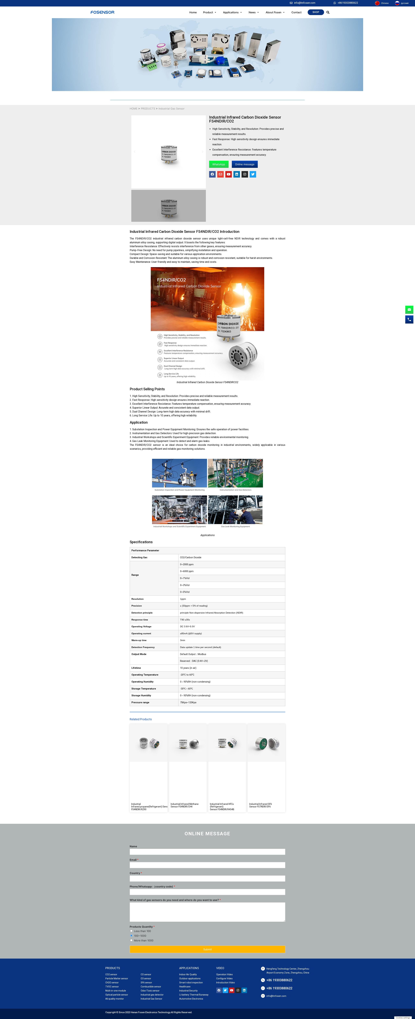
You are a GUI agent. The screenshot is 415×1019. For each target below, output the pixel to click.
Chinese (385, 3)
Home (193, 12)
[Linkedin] (236, 174)
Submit (207, 949)
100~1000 (140, 935)
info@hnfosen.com (276, 996)
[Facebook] (212, 174)
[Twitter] (253, 174)
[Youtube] (228, 174)
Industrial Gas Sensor (171, 108)
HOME (133, 108)
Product (208, 12)
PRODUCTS (148, 108)
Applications (231, 12)
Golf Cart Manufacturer (117, 1014)
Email (134, 859)
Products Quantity (142, 926)
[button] (316, 12)
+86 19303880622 (279, 980)
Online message (244, 164)
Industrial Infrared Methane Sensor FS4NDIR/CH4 (185, 805)
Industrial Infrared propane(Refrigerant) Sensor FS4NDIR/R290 (150, 807)
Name (133, 846)
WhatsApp (218, 164)
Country (136, 873)
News (252, 12)
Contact (296, 12)
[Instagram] (245, 174)
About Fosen (273, 12)
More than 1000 (143, 940)
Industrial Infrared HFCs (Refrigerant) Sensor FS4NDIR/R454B (222, 807)
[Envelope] (220, 174)
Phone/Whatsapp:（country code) (152, 886)
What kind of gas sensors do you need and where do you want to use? (175, 900)
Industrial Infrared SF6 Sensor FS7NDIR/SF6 (260, 805)
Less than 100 (142, 931)
